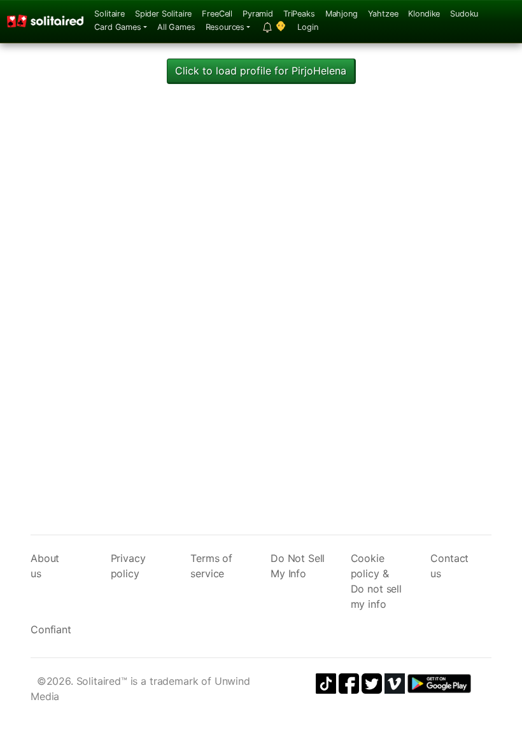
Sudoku (464, 13)
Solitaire (109, 13)
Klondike (424, 13)
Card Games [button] (117, 27)
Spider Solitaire (163, 13)
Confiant (51, 629)
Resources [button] (225, 27)
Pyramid (258, 13)
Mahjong (341, 13)
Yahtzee (383, 13)
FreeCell (217, 13)
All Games (176, 27)
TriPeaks (299, 13)
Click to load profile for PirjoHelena (260, 70)
